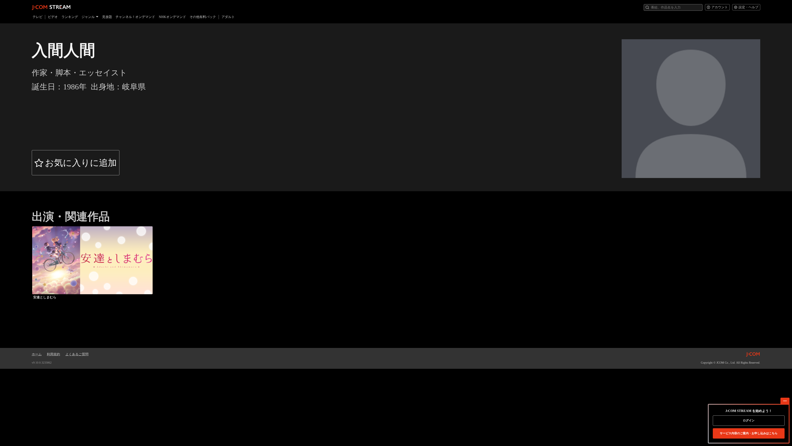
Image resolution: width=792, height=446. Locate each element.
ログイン (748, 420)
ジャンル (88, 17)
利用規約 (53, 354)
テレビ (37, 17)
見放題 (107, 17)
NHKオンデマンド (172, 17)
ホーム (37, 354)
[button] (75, 162)
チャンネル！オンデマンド (135, 17)
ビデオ (53, 17)
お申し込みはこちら (749, 433)
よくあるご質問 (76, 354)
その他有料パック (203, 17)
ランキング (69, 17)
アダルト (228, 17)
